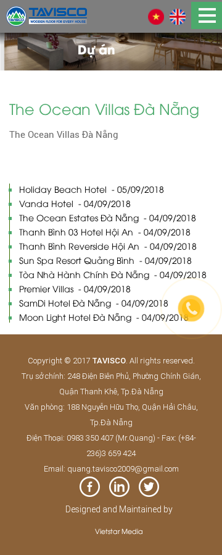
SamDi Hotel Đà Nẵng (93, 302)
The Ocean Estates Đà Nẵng (107, 217)
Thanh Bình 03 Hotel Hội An (105, 231)
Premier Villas (75, 288)
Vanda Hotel (75, 203)
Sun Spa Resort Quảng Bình (105, 260)
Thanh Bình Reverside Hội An (108, 246)
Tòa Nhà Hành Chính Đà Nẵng (113, 274)
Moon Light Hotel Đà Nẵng (104, 317)
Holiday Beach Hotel (91, 189)
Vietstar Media (119, 530)
